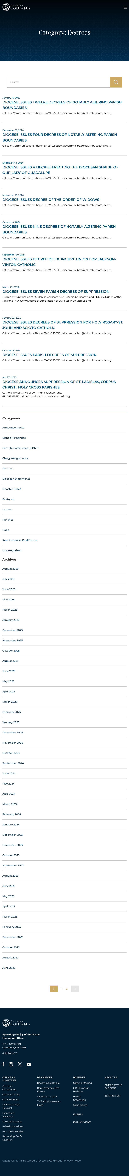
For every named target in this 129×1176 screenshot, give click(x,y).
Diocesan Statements (16, 478)
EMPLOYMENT (81, 1122)
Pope (5, 529)
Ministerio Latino (12, 1121)
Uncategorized (11, 550)
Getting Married (82, 1082)
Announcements (13, 427)
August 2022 (10, 957)
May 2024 (8, 783)
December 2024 (12, 732)
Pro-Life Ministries (12, 1131)
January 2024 (11, 824)
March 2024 (9, 804)
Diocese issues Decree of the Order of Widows (50, 200)
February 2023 (11, 926)
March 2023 (9, 916)
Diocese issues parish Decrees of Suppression (49, 355)
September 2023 (13, 865)
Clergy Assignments (15, 458)
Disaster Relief (11, 488)
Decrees (7, 468)
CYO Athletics (10, 1099)
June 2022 (8, 967)
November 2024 (12, 742)
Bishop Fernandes (14, 437)
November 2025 (12, 640)
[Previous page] (54, 989)
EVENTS (78, 1114)
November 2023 (12, 845)
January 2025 (10, 722)
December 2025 (12, 630)
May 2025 (8, 681)
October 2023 (11, 855)
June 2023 (8, 885)
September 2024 (13, 763)
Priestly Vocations (12, 1126)
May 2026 (8, 599)
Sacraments (80, 1104)
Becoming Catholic (48, 1082)
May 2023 (8, 896)
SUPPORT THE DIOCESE (113, 1087)
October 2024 (11, 752)
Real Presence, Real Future (19, 540)
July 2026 (8, 579)
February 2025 (11, 712)
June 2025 (8, 671)
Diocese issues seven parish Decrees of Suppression (55, 291)
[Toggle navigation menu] (125, 7)
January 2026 (11, 619)
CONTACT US (112, 1095)
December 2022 (12, 937)
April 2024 (8, 793)
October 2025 (11, 650)
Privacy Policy (72, 1160)
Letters (7, 509)
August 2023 (10, 875)
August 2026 (10, 568)
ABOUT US (111, 1077)
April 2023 (8, 906)
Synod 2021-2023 (47, 1096)
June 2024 (9, 773)
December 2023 (12, 834)
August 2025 (10, 660)
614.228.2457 (9, 1053)
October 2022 (11, 947)
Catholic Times (11, 1094)
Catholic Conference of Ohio (20, 448)
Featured (8, 499)
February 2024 (11, 814)
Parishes (7, 519)
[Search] (116, 82)
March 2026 (9, 609)
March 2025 (9, 701)
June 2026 (8, 589)
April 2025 (8, 691)
